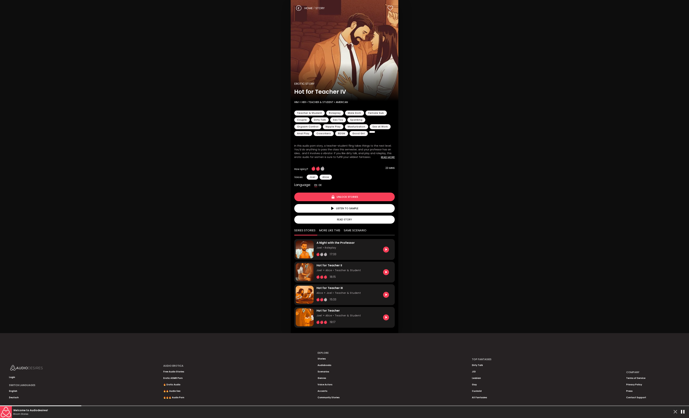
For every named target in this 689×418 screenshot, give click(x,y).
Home (308, 8)
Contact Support (636, 397)
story (320, 8)
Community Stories (328, 397)
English (13, 391)
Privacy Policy (634, 384)
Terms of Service (635, 378)
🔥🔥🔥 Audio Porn (173, 397)
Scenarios (323, 371)
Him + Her (300, 102)
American (342, 102)
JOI (474, 371)
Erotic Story (304, 84)
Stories (322, 358)
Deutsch (14, 397)
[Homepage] (36, 368)
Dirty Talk (477, 365)
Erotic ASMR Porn (173, 378)
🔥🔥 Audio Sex (171, 391)
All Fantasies (479, 397)
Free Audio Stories (173, 371)
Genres (322, 378)
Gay (474, 384)
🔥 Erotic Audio (171, 384)
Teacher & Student (320, 102)
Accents (322, 391)
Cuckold (477, 391)
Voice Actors (325, 384)
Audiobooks (324, 365)
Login (12, 377)
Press (629, 391)
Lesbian (476, 378)
